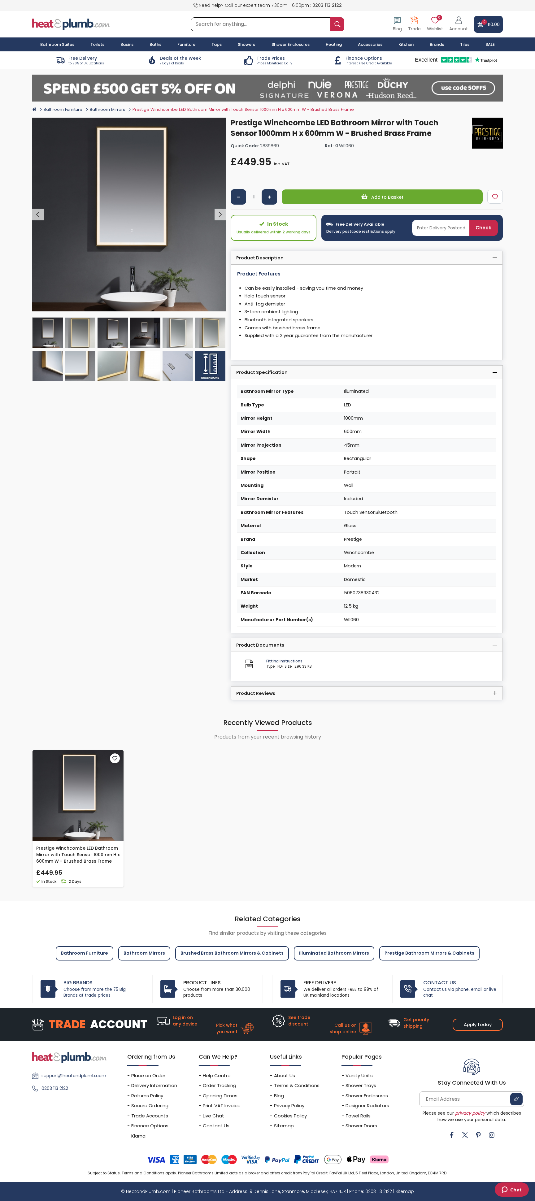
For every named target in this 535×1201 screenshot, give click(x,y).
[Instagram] (492, 1135)
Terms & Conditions (297, 1085)
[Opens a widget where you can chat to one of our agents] (511, 1190)
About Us (284, 1075)
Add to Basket (386, 197)
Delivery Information (154, 1085)
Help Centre (217, 1075)
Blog (279, 1095)
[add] (269, 197)
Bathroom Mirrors (107, 109)
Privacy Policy (289, 1105)
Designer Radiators (367, 1105)
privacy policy (470, 1113)
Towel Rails (358, 1115)
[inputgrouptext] (337, 24)
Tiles (464, 44)
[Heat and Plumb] (71, 24)
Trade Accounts (149, 1115)
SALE (490, 44)
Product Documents (260, 645)
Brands (437, 44)
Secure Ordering (149, 1105)
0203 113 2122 (327, 5)
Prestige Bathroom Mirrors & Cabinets (429, 953)
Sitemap (284, 1125)
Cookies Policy (290, 1115)
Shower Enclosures (367, 1095)
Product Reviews (255, 693)
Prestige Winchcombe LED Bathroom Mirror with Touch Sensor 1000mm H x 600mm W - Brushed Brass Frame (78, 854)
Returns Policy (147, 1095)
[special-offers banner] (267, 88)
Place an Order (148, 1075)
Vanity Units (359, 1075)
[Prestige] (487, 133)
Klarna (138, 1136)
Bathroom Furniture (63, 109)
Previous (38, 214)
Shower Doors (361, 1125)
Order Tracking (219, 1085)
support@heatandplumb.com (73, 1076)
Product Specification (262, 372)
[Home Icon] (34, 109)
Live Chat (213, 1115)
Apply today (478, 1024)
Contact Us (216, 1125)
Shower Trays (361, 1085)
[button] (458, 24)
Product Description (260, 258)
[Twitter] (465, 1135)
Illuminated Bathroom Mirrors (334, 953)
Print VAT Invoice (222, 1105)
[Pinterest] (478, 1135)
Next (220, 214)
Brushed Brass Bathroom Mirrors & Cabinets (232, 953)
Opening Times (220, 1095)
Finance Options (149, 1125)
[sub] (238, 197)
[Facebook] (452, 1135)
